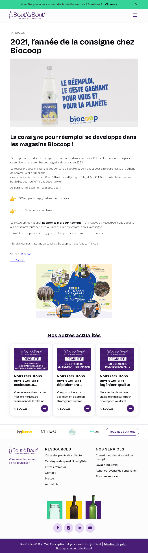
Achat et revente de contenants (116, 470)
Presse (49, 478)
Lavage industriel (107, 464)
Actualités (51, 484)
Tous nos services (107, 476)
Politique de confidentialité (74, 548)
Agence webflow (78, 544)
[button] (134, 15)
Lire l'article (17, 260)
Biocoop (26, 254)
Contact (50, 472)
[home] (27, 15)
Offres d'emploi (55, 466)
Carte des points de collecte (63, 455)
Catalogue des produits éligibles (66, 461)
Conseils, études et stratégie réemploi (114, 457)
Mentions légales (115, 544)
